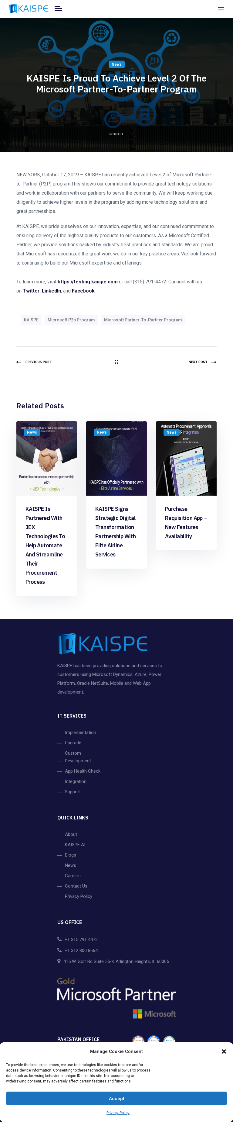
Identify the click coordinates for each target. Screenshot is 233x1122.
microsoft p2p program (71, 319)
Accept (116, 1098)
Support (73, 792)
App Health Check (82, 771)
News (117, 64)
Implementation (80, 732)
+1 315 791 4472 (81, 939)
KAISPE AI (75, 844)
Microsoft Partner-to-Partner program (143, 319)
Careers (73, 875)
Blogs (70, 855)
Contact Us (76, 886)
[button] (224, 1051)
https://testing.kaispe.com (88, 282)
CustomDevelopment (78, 757)
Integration (75, 781)
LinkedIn (51, 291)
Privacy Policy (118, 1113)
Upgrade (73, 743)
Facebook (83, 291)
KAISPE (31, 319)
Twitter (31, 291)
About (71, 834)
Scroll (117, 134)
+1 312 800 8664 (81, 950)
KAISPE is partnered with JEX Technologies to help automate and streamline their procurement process (45, 545)
